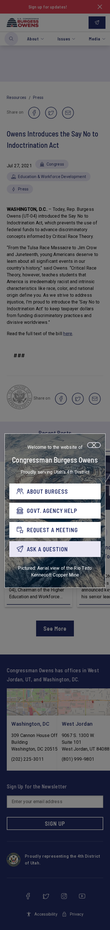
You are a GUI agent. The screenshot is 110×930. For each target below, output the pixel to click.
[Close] (94, 445)
